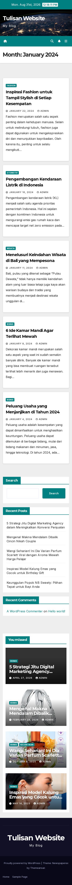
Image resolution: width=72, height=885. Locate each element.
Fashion (11, 85)
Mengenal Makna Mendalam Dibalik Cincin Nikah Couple (31, 713)
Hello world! (56, 611)
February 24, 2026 (26, 719)
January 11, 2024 (21, 267)
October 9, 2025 (25, 761)
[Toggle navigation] (66, 41)
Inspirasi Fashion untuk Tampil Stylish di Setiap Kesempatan (29, 97)
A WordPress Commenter (25, 611)
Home (6, 876)
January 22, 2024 (22, 111)
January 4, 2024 (21, 419)
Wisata (11, 248)
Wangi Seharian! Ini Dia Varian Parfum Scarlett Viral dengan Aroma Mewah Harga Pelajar (34, 555)
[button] (52, 41)
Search (12, 480)
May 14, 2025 (22, 803)
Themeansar (37, 867)
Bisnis (10, 324)
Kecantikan (26, 745)
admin (44, 111)
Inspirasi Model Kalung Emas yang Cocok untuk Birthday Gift (35, 797)
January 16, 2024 (21, 192)
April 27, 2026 (23, 677)
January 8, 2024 (21, 343)
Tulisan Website (24, 18)
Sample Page (20, 876)
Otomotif (12, 173)
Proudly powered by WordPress (22, 863)
